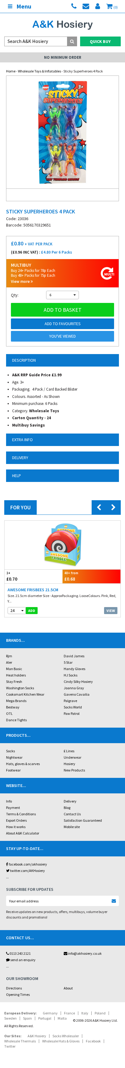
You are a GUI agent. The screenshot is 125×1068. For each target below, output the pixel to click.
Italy (84, 1013)
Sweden (10, 1018)
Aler (9, 662)
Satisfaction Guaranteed (83, 820)
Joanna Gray (74, 688)
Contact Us (72, 814)
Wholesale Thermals (20, 1041)
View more (21, 281)
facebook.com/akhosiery (27, 864)
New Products (74, 770)
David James (74, 656)
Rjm (9, 656)
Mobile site (72, 826)
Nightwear (14, 757)
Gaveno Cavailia (77, 694)
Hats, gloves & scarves (23, 763)
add (31, 610)
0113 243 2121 (20, 953)
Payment (13, 807)
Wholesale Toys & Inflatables (39, 71)
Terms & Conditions (21, 814)
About (68, 988)
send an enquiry (22, 959)
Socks (10, 751)
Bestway (12, 707)
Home (10, 71)
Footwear (13, 770)
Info (9, 801)
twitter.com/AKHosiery (27, 870)
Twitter (9, 1046)
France (69, 1013)
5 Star (68, 662)
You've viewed (62, 336)
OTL (9, 713)
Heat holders (16, 675)
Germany (50, 1013)
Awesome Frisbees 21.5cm (33, 589)
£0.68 (71, 576)
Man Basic (14, 668)
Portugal (44, 1018)
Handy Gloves (74, 668)
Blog (67, 807)
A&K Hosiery (37, 1036)
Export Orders (16, 820)
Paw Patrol (71, 713)
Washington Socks (20, 688)
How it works (15, 826)
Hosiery (69, 763)
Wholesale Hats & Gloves (60, 1041)
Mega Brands (16, 700)
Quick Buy (100, 41)
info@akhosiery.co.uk (85, 953)
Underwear (72, 757)
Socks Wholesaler (65, 1036)
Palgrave (70, 700)
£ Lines (69, 751)
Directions (14, 988)
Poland (100, 1013)
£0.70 (11, 576)
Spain (27, 1018)
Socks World (73, 707)
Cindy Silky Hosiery (78, 681)
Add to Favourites (63, 323)
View (110, 610)
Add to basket (63, 309)
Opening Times (18, 994)
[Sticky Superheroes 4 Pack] (62, 132)
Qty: (15, 295)
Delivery (70, 801)
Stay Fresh (14, 681)
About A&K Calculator (22, 833)
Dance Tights (16, 720)
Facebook (93, 1041)
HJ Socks (70, 675)
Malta (62, 1018)
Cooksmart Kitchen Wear (25, 694)
